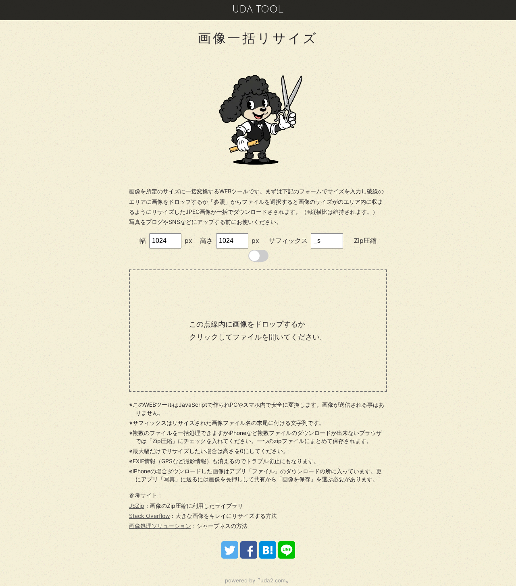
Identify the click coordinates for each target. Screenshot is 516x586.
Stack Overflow (149, 515)
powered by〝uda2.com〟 (258, 580)
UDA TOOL (258, 10)
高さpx (229, 240)
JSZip (136, 505)
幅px (165, 240)
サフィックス (288, 240)
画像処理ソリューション (160, 525)
